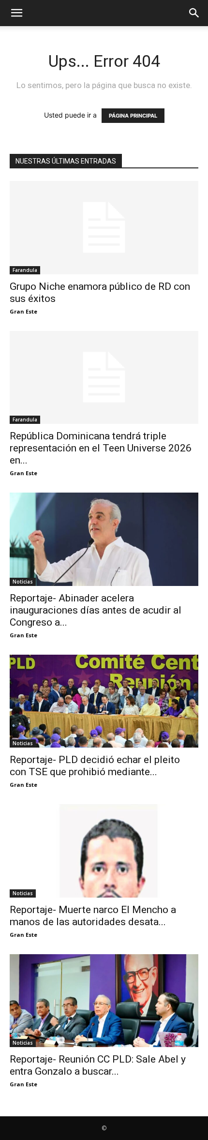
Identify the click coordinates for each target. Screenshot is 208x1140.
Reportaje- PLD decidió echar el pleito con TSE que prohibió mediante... (95, 766)
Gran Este (23, 311)
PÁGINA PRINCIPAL (133, 115)
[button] (16, 13)
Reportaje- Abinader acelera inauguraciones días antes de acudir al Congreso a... (95, 610)
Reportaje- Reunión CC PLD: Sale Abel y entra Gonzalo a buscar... (98, 1065)
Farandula (25, 270)
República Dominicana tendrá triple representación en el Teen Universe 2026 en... (101, 448)
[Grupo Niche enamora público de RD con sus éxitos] (104, 227)
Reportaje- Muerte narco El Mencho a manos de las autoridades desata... (93, 916)
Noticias (23, 581)
